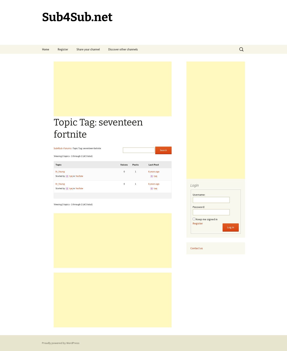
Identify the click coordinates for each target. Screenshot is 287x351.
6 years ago (153, 171)
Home (45, 49)
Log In (230, 227)
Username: (199, 194)
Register (63, 49)
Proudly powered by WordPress (60, 343)
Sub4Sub (58, 148)
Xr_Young (60, 171)
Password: (199, 207)
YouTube (79, 176)
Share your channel (88, 49)
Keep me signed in (206, 219)
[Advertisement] (113, 89)
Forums (67, 148)
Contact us (196, 248)
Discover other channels (123, 49)
